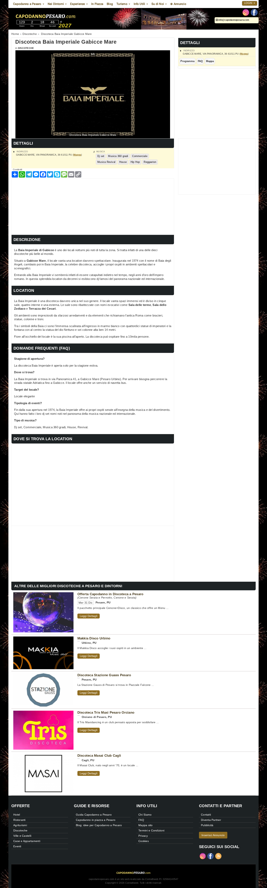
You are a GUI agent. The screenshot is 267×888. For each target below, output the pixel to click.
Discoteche (26, 48)
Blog (110, 4)
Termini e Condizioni (151, 830)
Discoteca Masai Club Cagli (99, 755)
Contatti (206, 814)
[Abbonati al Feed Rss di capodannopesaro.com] (218, 855)
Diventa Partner (211, 819)
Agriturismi (20, 825)
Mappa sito (145, 825)
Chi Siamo (144, 814)
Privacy (143, 835)
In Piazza (97, 4)
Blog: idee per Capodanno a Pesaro (99, 825)
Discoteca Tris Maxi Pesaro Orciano (105, 712)
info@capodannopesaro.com (233, 20)
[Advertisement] (93, 206)
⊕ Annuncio (178, 4)
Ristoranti (19, 819)
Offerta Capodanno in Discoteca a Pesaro (110, 594)
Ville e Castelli (22, 835)
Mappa (244, 53)
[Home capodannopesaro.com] (57, 15)
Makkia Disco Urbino (93, 638)
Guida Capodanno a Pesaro (94, 814)
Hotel (16, 814)
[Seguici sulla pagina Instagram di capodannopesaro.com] (245, 12)
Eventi (17, 846)
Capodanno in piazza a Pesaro (95, 819)
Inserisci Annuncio (213, 835)
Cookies (143, 841)
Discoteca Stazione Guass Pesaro (104, 675)
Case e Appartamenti (26, 841)
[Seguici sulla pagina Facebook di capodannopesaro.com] (254, 12)
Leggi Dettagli (89, 616)
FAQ (200, 61)
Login (248, 3)
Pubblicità (207, 825)
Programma (187, 61)
